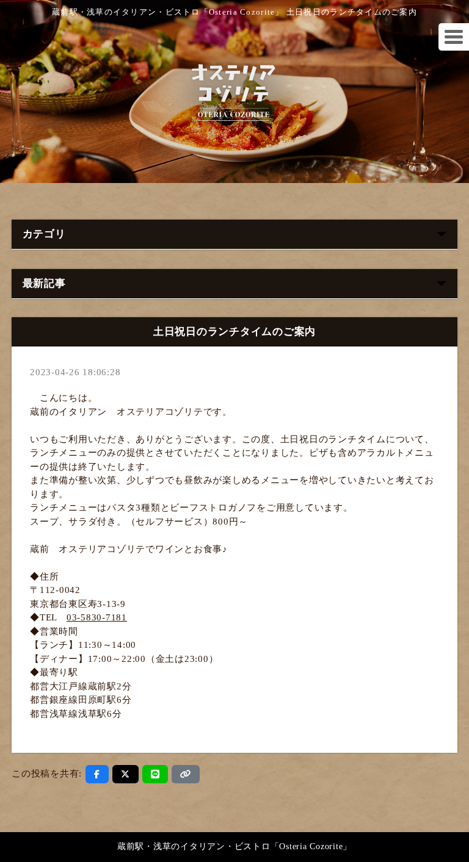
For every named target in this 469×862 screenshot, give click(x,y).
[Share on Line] (155, 774)
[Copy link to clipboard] (186, 774)
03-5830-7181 (97, 617)
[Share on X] (125, 774)
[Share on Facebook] (97, 774)
